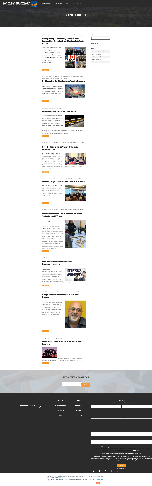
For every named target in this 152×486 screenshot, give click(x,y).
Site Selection (60, 410)
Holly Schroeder (57, 337)
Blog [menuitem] (73, 3)
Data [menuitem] (67, 3)
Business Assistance (73, 35)
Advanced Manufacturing (98, 51)
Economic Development (79, 34)
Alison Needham (56, 178)
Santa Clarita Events (80, 35)
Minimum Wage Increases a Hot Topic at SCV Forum (63, 181)
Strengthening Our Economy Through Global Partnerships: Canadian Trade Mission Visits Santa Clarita (63, 41)
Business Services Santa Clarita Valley (68, 76)
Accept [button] (98, 483)
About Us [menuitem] (79, 3)
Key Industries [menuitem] (59, 3)
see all (92, 64)
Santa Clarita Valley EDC (58, 34)
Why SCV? (60, 400)
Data (60, 415)
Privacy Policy (61, 477)
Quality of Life (78, 405)
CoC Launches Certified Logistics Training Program (63, 81)
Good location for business (66, 106)
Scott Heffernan (56, 76)
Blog (78, 400)
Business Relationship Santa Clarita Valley (55, 35)
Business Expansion (66, 35)
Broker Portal (78, 415)
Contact (78, 410)
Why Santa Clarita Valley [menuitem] (47, 3)
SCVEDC (66, 34)
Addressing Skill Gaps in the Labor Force (59, 111)
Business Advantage (60, 405)
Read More (46, 70)
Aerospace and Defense (97, 54)
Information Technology (70, 338)
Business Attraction (71, 34)
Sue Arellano (56, 142)
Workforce (65, 78)
